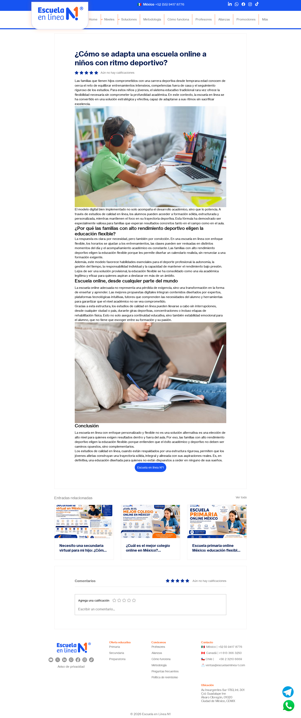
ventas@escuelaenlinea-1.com (225, 665)
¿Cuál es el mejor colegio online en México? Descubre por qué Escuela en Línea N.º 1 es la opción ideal (149, 548)
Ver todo (241, 497)
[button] (109, 19)
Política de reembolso (165, 677)
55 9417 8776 (233, 646)
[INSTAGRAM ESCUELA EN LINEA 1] (84, 659)
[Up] (118, 19)
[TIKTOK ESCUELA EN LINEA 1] (91, 659)
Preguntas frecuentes (165, 671)
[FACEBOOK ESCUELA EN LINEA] (243, 4)
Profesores (158, 646)
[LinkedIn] (229, 4)
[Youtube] (51, 659)
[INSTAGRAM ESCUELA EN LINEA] (250, 4)
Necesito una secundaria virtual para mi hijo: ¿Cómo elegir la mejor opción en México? (82, 548)
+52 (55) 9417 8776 (169, 4)
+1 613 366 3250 (230, 653)
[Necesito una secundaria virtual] (84, 521)
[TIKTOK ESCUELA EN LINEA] (257, 4)
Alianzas (157, 653)
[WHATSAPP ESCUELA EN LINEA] (236, 4)
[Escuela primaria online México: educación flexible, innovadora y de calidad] (217, 521)
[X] (57, 659)
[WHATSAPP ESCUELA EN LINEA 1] (71, 659)
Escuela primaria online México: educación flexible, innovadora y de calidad (216, 548)
